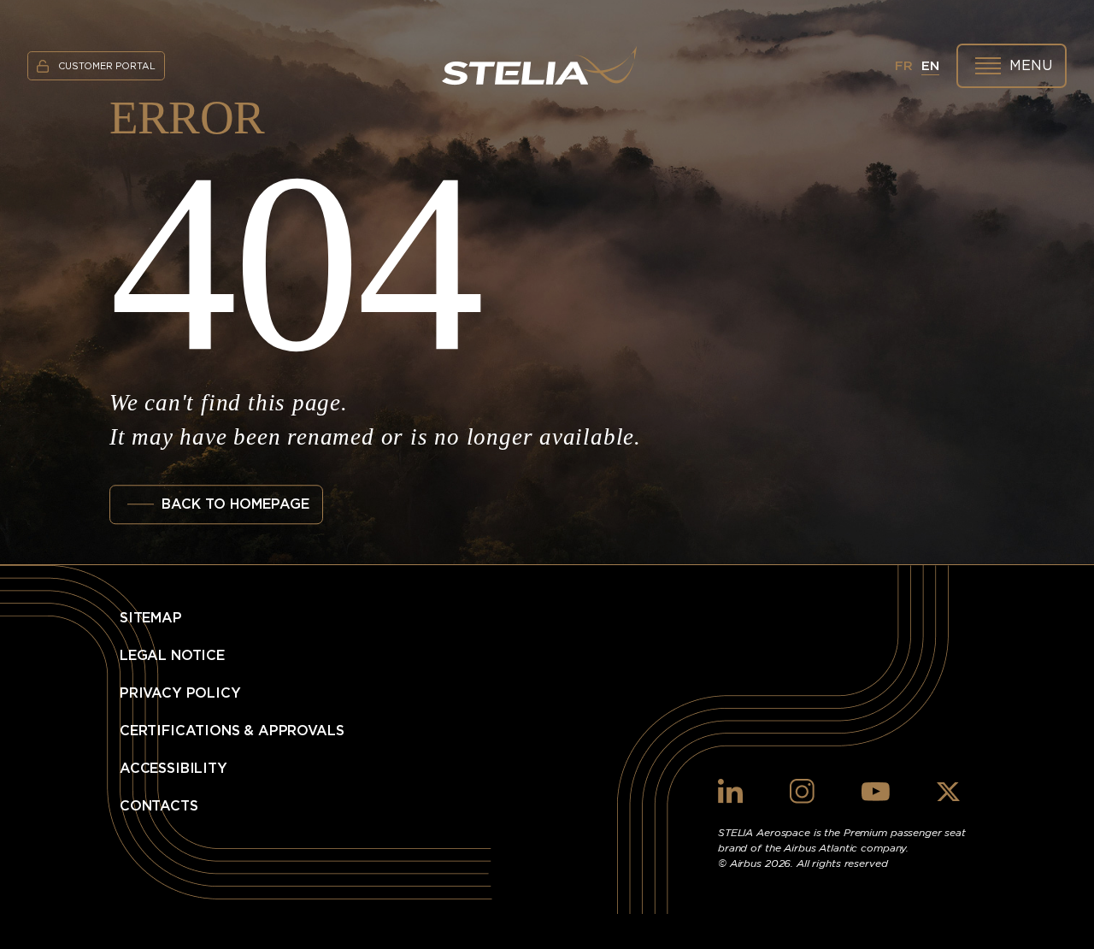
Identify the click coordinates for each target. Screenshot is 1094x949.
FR (904, 66)
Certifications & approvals (232, 731)
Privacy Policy (180, 693)
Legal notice (172, 656)
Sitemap (151, 618)
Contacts (159, 806)
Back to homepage (235, 504)
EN (930, 66)
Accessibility (173, 768)
